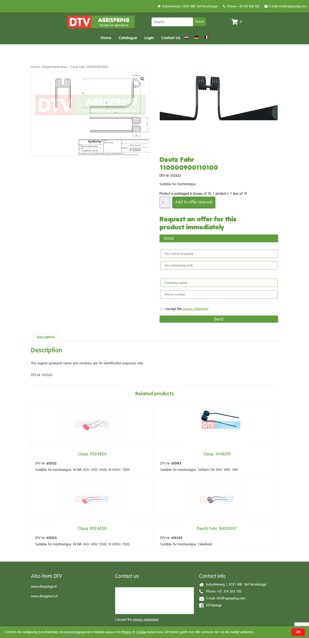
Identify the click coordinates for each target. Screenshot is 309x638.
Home (106, 38)
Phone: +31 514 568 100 (242, 6)
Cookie (141, 632)
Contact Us (170, 38)
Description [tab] (46, 337)
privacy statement (195, 309)
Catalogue (128, 38)
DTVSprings (213, 605)
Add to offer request (193, 202)
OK (298, 632)
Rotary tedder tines (55, 67)
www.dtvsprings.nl (44, 587)
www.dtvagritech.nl (44, 596)
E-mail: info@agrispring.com (287, 6)
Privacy (127, 632)
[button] (142, 79)
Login (149, 38)
